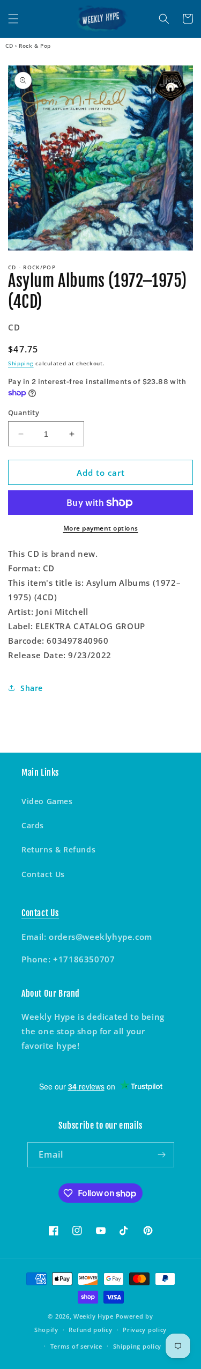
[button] (13, 19)
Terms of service (76, 1346)
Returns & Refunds (58, 849)
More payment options (100, 528)
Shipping (21, 363)
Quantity (23, 412)
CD (9, 45)
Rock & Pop (35, 45)
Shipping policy (137, 1346)
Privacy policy (145, 1330)
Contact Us (43, 874)
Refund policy (90, 1330)
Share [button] (31, 688)
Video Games (47, 801)
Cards (32, 825)
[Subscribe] (162, 1154)
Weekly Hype (93, 1316)
